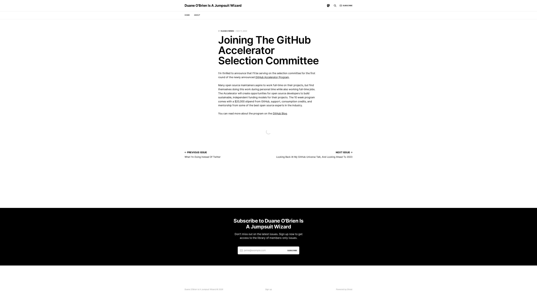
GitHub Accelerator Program (272, 77)
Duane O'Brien (227, 31)
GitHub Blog (280, 113)
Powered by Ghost (344, 289)
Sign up (268, 289)
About (197, 15)
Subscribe (347, 5)
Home (187, 15)
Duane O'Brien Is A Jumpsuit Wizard (213, 5)
